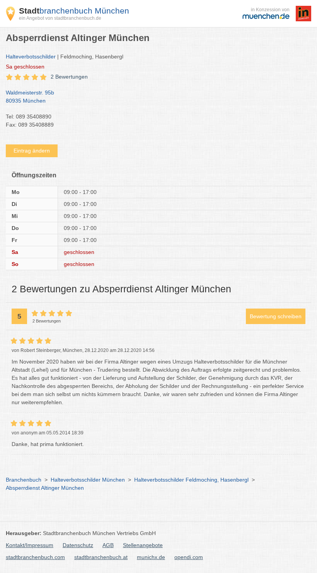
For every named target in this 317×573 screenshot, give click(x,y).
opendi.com (188, 557)
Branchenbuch (23, 480)
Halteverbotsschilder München (88, 480)
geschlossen (25, 66)
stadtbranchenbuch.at (101, 557)
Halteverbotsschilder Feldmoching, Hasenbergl (191, 480)
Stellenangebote (143, 545)
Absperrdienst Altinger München (45, 488)
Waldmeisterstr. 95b (30, 96)
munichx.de (151, 557)
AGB (108, 545)
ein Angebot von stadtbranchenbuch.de (60, 18)
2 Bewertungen (69, 77)
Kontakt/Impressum (29, 545)
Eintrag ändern (32, 151)
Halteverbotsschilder (31, 56)
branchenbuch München (74, 10)
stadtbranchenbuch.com (35, 557)
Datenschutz (78, 545)
